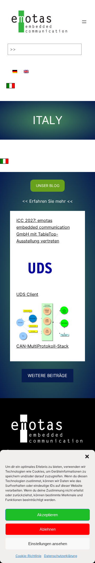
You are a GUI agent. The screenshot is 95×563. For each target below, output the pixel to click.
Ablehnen (48, 529)
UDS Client (27, 294)
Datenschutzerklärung (60, 556)
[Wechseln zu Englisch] (26, 69)
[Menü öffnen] (84, 22)
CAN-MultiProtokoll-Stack (42, 346)
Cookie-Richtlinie (28, 556)
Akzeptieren (47, 515)
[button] (87, 456)
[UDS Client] (42, 270)
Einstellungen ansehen (47, 543)
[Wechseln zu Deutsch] (15, 69)
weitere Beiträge (47, 375)
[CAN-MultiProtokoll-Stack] (42, 323)
